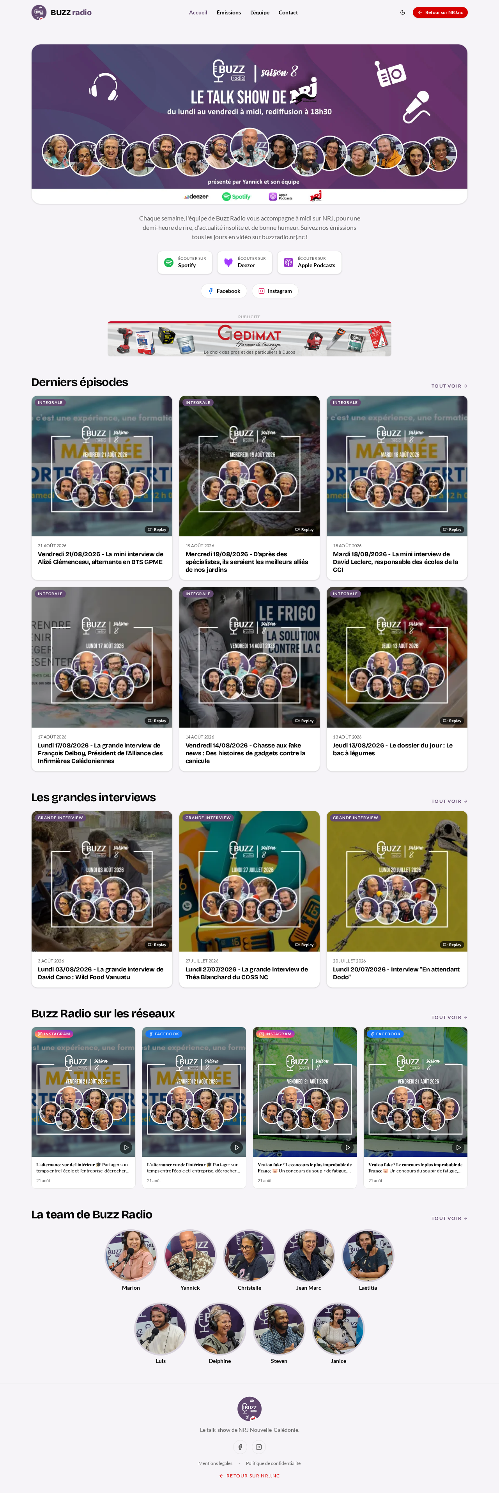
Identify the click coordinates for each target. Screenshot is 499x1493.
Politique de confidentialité (273, 1463)
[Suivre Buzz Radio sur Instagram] (259, 1447)
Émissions (229, 12)
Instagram (280, 290)
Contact (288, 12)
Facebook (229, 290)
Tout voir (447, 386)
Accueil (198, 12)
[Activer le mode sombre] (403, 12)
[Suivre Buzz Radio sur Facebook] (240, 1447)
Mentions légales (215, 1463)
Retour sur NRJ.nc (444, 12)
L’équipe (259, 12)
